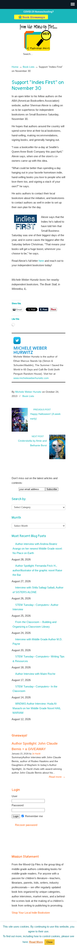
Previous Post (41, 409)
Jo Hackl (36, 753)
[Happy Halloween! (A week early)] (20, 431)
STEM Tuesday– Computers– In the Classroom (35, 689)
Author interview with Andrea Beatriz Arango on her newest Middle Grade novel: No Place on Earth (37, 548)
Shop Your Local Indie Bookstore (31, 912)
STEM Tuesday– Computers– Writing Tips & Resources (38, 659)
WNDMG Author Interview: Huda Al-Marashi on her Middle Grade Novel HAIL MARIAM (37, 708)
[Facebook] (54, 18)
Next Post (38, 436)
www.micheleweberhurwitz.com (31, 378)
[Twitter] (50, 18)
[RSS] (61, 18)
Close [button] (49, 942)
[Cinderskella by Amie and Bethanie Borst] (57, 458)
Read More (36, 941)
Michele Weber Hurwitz (30, 350)
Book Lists (28, 67)
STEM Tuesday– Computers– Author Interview (35, 607)
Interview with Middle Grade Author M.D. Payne (37, 641)
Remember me (33, 816)
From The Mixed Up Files (38, 37)
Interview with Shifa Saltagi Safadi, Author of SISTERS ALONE (38, 590)
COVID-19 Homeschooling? (38, 11)
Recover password (26, 824)
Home (15, 67)
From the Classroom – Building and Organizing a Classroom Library (34, 624)
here (42, 260)
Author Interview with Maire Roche (35, 673)
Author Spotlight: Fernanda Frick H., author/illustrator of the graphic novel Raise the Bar (37, 570)
